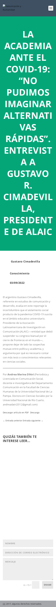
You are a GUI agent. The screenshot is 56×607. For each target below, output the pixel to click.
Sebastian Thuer (18, 505)
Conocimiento (20, 273)
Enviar (47, 584)
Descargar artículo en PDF (16, 412)
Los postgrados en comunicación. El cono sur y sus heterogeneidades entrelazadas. (26, 458)
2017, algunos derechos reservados (22, 603)
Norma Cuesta (17, 466)
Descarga (34, 412)
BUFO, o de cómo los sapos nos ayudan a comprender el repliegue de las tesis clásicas (27, 499)
